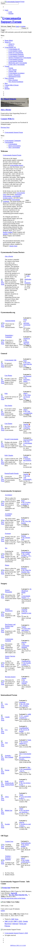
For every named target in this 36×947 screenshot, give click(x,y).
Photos (7, 565)
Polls (6, 393)
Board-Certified (7, 232)
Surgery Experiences (8, 610)
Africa (7, 797)
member (5, 234)
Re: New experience (26, 427)
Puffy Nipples (9, 455)
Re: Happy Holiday (25, 845)
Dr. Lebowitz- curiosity (25, 681)
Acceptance (8, 495)
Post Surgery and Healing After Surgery (10, 626)
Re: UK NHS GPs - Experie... (24, 704)
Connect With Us (7, 119)
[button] (3, 127)
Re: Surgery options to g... (23, 742)
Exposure (8, 533)
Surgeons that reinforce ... (27, 460)
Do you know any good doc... (24, 811)
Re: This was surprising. (27, 412)
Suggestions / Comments (9, 336)
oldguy (25, 393)
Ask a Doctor (12, 69)
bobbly (3, 910)
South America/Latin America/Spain (9, 782)
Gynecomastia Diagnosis (16, 54)
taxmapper (22, 702)
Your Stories (8, 405)
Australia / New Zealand (9, 756)
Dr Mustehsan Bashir (26, 590)
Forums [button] (7, 66)
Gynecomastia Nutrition (15, 61)
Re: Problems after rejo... (26, 341)
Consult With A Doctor (12, 85)
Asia (6, 742)
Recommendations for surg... (24, 758)
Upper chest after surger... (26, 629)
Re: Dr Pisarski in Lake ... (26, 613)
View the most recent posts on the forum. (13, 898)
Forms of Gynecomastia (15, 52)
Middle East (8, 810)
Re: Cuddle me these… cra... (26, 554)
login (17, 26)
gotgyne (24, 642)
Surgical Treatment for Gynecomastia (19, 57)
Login (10, 12)
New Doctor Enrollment (15, 81)
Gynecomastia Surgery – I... (26, 596)
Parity (25, 361)
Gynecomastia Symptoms (16, 56)
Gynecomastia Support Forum (12, 155)
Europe (7, 770)
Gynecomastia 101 (14, 49)
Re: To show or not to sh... (26, 503)
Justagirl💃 (26, 424)
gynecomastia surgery (16, 165)
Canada (7, 717)
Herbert (23, 536)
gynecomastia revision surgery (11, 197)
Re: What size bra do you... (27, 396)
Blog (6, 83)
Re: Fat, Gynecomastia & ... (27, 443)
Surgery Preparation (8, 591)
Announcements (10, 320)
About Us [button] (8, 42)
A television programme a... (26, 324)
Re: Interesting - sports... (27, 379)
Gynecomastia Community (13, 140)
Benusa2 (23, 568)
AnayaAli (14, 893)
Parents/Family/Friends (12, 473)
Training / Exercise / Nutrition (8, 857)
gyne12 (21, 781)
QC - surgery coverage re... (24, 716)
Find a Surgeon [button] (9, 78)
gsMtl (29, 714)
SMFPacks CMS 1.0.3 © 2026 (18, 945)
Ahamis (25, 457)
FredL (29, 740)
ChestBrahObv (26, 661)
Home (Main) (9, 40)
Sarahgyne (26, 338)
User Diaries (8, 423)
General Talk (12, 71)
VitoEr (21, 795)
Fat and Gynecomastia (11, 439)
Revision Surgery (10, 677)
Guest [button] (6, 10)
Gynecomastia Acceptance (16, 73)
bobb (28, 276)
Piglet (25, 319)
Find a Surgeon (13, 80)
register (23, 26)
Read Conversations (14, 146)
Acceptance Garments (8, 514)
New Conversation (14, 147)
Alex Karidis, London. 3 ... (26, 663)
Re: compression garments (25, 645)
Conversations (12, 144)
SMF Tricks (14, 919)
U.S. (6, 730)
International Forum (14, 76)
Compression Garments (9, 640)
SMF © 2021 (18, 921)
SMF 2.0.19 (8, 921)
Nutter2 (24, 627)
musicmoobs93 (27, 440)
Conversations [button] (9, 142)
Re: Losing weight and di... (25, 861)
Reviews (11, 45)
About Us (11, 44)
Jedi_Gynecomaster (25, 754)
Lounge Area (9, 841)
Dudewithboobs (26, 552)
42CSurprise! (27, 376)
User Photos (8, 375)
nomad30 (24, 609)
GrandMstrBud (23, 728)
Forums (10, 68)
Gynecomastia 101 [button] (10, 47)
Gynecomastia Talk (10, 360)
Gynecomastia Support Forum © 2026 (16, 933)
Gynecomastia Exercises (15, 59)
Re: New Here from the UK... (27, 364)
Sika (28, 767)
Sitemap (15, 924)
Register (10, 13)
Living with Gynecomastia (16, 64)
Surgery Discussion (14, 75)
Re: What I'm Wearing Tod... (26, 571)
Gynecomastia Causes (15, 51)
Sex (6, 548)
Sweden (7, 824)
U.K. (6, 704)
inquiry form (13, 246)
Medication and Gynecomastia (17, 63)
